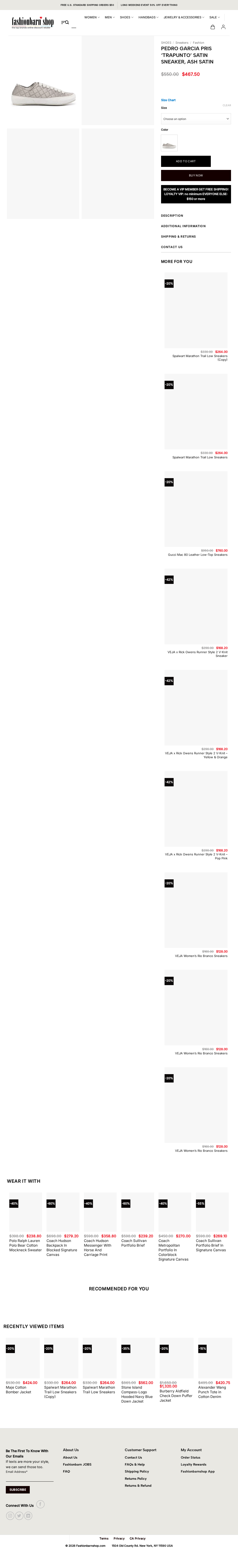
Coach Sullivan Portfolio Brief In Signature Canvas (211, 1245)
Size (164, 107)
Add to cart (186, 161)
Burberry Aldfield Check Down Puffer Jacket (176, 1396)
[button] (212, 27)
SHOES (125, 17)
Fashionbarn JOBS (77, 1464)
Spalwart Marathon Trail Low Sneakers (200, 457)
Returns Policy (136, 1479)
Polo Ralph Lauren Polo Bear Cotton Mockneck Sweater (25, 1245)
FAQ (66, 1471)
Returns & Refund (138, 1485)
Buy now (196, 175)
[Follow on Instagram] (10, 1516)
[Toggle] (231, 216)
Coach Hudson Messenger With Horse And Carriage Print (97, 1247)
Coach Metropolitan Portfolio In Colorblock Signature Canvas (173, 1249)
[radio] (169, 143)
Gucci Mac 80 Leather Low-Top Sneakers (198, 554)
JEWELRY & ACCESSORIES (182, 17)
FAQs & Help (135, 1464)
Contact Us (133, 1457)
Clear (227, 105)
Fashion (198, 42)
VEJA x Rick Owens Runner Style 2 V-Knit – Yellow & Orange (196, 755)
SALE (213, 17)
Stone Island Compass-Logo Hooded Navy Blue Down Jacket (137, 1394)
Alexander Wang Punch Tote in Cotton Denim (212, 1392)
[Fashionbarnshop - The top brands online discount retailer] (33, 23)
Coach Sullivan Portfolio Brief (134, 1243)
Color (164, 129)
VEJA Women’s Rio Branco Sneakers (201, 956)
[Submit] (67, 22)
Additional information (183, 226)
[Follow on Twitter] (19, 1516)
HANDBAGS (147, 17)
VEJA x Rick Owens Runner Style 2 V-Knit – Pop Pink (196, 856)
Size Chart (168, 100)
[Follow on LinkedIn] (28, 1516)
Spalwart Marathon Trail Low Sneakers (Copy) (200, 358)
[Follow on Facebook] (40, 1504)
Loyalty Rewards (193, 1464)
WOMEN (90, 17)
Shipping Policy (137, 1471)
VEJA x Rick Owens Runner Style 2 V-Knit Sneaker (198, 654)
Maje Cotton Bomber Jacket (18, 1389)
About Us (70, 1457)
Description (172, 215)
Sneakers (181, 42)
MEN (108, 17)
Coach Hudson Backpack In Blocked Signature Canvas (61, 1247)
